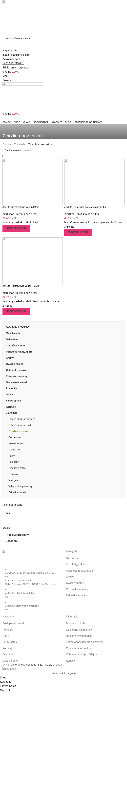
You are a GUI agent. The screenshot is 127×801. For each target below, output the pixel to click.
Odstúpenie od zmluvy (79, 648)
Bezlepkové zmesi (16, 382)
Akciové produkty (17, 534)
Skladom (12, 541)
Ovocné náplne (14, 363)
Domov (7, 144)
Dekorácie (12, 339)
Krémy (10, 357)
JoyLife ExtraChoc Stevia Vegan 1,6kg (85, 207)
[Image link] (14, 558)
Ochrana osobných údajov (81, 654)
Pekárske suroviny (16, 376)
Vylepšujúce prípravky (20, 486)
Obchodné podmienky (79, 629)
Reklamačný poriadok (79, 635)
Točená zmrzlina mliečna (21, 419)
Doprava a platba (76, 623)
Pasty (11, 455)
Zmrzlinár (11, 412)
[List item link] (31, 589)
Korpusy (11, 406)
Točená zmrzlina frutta (20, 425)
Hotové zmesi (15, 443)
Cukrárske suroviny (17, 370)
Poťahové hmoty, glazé (19, 351)
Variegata (13, 480)
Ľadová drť (14, 449)
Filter (8, 513)
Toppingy (13, 474)
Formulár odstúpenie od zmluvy (84, 642)
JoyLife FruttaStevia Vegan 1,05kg (20, 285)
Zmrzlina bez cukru (18, 431)
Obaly (9, 394)
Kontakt (70, 660)
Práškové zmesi (17, 467)
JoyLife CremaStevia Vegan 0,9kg (20, 207)
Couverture (14, 437)
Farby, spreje (13, 400)
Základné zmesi (17, 492)
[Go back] (6, 128)
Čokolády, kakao (15, 345)
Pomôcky (11, 388)
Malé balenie (13, 333)
